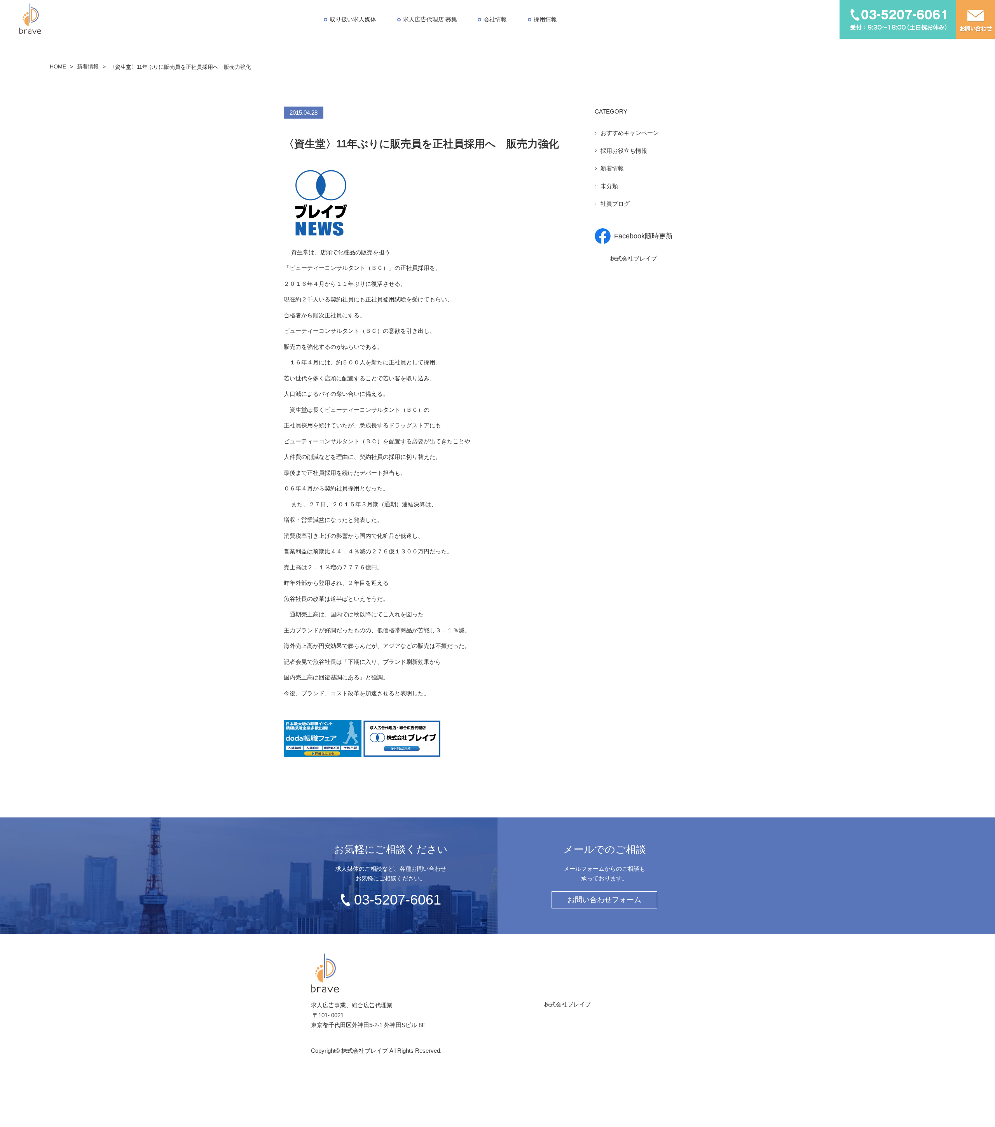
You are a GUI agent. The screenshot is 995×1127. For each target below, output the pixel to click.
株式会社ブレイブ (633, 258)
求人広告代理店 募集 (430, 19)
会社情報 (495, 19)
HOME (58, 66)
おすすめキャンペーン (629, 133)
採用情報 (545, 19)
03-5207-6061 (397, 900)
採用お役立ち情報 (623, 150)
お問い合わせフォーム (604, 900)
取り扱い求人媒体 (353, 19)
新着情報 (88, 66)
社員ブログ (615, 203)
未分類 (609, 186)
